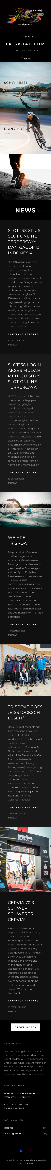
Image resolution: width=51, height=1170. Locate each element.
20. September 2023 (17, 1007)
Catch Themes (25, 1163)
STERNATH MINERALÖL (17, 1097)
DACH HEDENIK (26, 1093)
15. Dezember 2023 (16, 631)
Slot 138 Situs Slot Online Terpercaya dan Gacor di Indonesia (24, 242)
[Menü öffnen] (25, 59)
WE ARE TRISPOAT (18, 540)
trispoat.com (25, 44)
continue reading (23, 334)
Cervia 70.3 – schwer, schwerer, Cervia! (23, 911)
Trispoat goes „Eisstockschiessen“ (25, 712)
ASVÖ (14, 1104)
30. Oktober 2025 (16, 341)
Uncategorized (12, 1133)
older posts (25, 1027)
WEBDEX (9, 1093)
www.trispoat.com (33, 1160)
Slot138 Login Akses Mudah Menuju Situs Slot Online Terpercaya (24, 376)
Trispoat (8, 1127)
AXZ (6, 1104)
